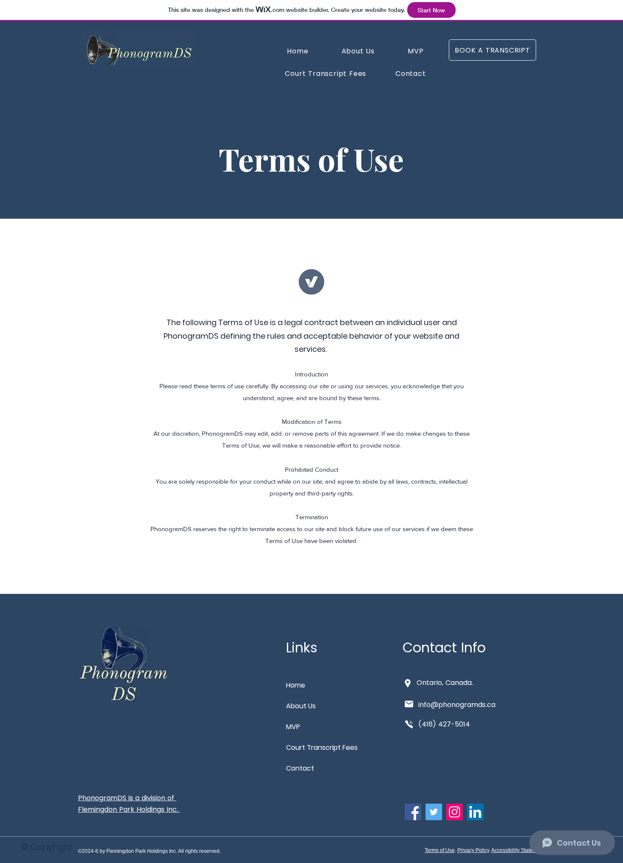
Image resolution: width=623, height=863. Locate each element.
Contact (300, 768)
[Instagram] (454, 812)
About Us (301, 706)
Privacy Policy (473, 850)
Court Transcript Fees (316, 747)
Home (295, 685)
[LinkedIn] (475, 812)
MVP (293, 727)
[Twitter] (434, 812)
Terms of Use (440, 850)
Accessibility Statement (517, 850)
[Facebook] (413, 812)
